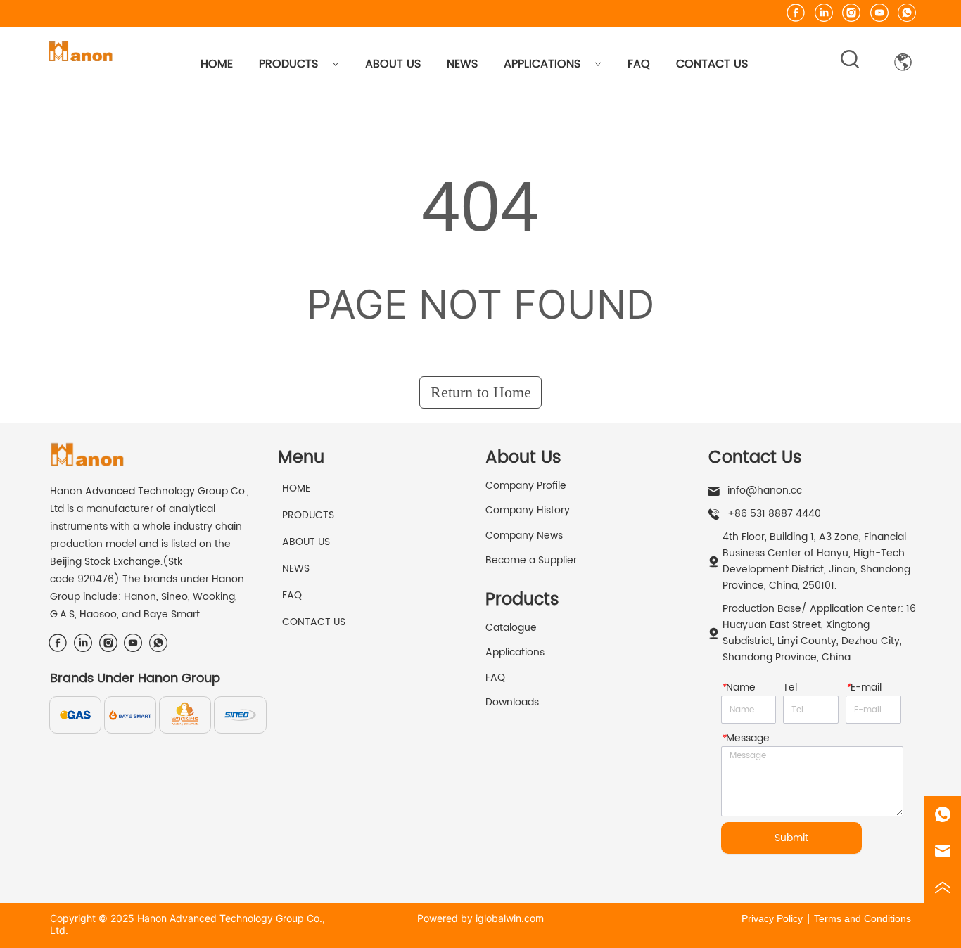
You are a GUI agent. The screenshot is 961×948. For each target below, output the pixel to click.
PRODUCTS (288, 64)
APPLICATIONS (542, 64)
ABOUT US (393, 64)
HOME (217, 64)
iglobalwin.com (510, 918)
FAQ (639, 64)
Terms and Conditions (862, 918)
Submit (791, 838)
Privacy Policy (772, 918)
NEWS (462, 64)
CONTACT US (712, 64)
